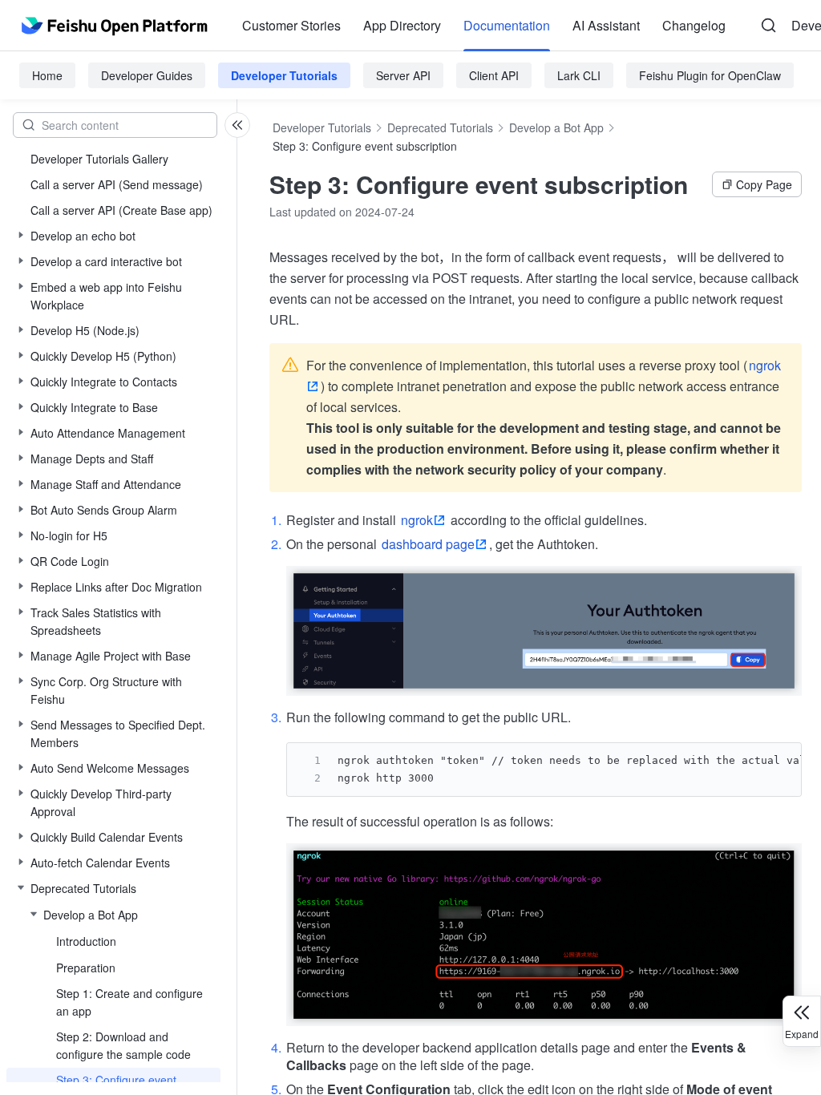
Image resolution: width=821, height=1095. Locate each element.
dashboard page (428, 544)
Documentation (506, 25)
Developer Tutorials (284, 75)
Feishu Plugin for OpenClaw (710, 75)
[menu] (484, 25)
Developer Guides (146, 75)
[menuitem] (291, 25)
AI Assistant (606, 25)
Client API (494, 75)
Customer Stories (291, 25)
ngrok (417, 520)
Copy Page (764, 184)
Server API (403, 75)
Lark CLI (579, 75)
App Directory (402, 25)
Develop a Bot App (556, 127)
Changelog (694, 25)
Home (47, 75)
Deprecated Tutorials (440, 127)
